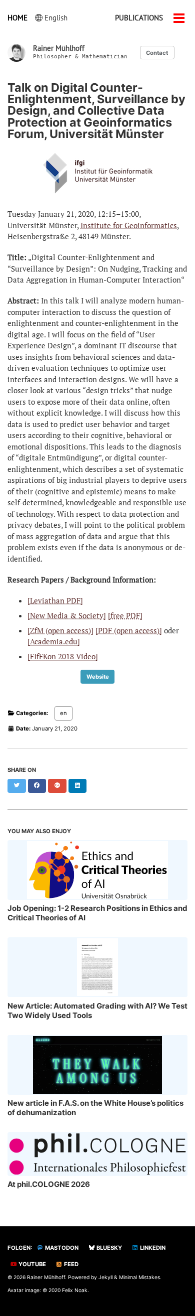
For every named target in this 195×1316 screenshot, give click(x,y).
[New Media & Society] (67, 615)
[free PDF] (125, 615)
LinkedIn (152, 1247)
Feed (70, 1264)
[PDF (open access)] (129, 630)
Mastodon (61, 1247)
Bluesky (108, 1247)
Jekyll (105, 1277)
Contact (157, 52)
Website (97, 676)
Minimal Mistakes (139, 1277)
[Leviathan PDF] (55, 600)
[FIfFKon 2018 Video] (63, 656)
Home (18, 17)
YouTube (31, 1264)
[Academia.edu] (54, 641)
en (63, 713)
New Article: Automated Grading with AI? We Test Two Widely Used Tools (98, 1010)
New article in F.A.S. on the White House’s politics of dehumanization (96, 1107)
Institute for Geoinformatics (128, 225)
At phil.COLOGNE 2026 (49, 1184)
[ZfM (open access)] (61, 630)
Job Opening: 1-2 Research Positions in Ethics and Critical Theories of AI (98, 912)
